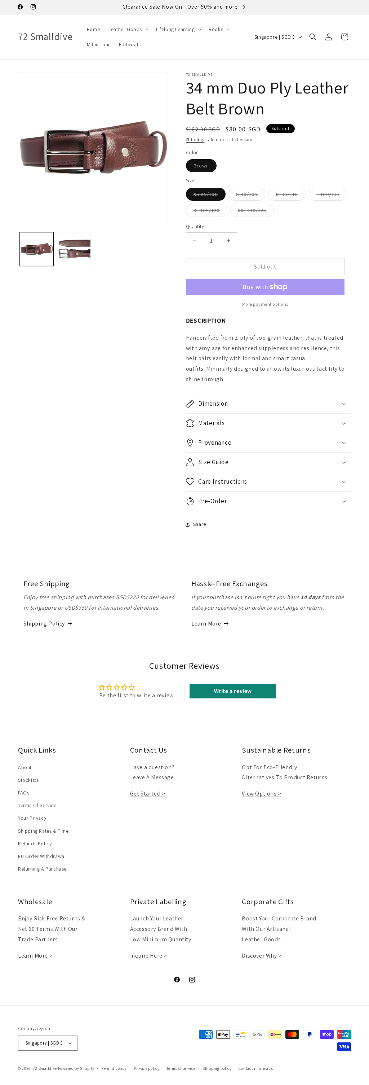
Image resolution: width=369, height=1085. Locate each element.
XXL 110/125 (256, 212)
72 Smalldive (45, 1068)
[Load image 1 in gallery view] (36, 249)
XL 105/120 (210, 212)
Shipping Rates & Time (43, 831)
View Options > (261, 793)
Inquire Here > (148, 955)
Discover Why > (261, 955)
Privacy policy (147, 1068)
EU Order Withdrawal (42, 856)
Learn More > (35, 955)
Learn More (206, 623)
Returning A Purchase (42, 869)
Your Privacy (32, 818)
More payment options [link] (265, 304)
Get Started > (147, 793)
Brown (205, 167)
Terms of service (180, 1068)
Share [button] (199, 524)
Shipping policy (217, 1068)
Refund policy (113, 1068)
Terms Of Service (37, 805)
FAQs (23, 792)
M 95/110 (291, 196)
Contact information (257, 1068)
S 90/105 (250, 196)
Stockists (28, 780)
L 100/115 (331, 196)
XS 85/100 (210, 196)
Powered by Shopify (76, 1068)
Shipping (195, 139)
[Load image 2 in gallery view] (73, 249)
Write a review (233, 691)
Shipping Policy (44, 623)
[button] (128, 29)
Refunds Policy (35, 843)
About (25, 767)
